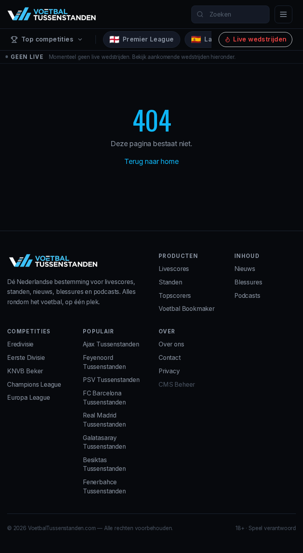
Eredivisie (20, 344)
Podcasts (247, 295)
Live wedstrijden (259, 39)
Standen (170, 282)
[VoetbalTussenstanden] (52, 14)
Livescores (174, 269)
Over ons (171, 344)
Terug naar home (151, 161)
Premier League (148, 39)
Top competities (47, 39)
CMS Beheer (177, 384)
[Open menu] (283, 14)
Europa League (28, 397)
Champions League (34, 384)
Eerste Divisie (26, 357)
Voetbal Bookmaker (187, 308)
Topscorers (175, 295)
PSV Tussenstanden (111, 380)
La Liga (215, 39)
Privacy (169, 371)
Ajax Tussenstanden (111, 344)
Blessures (248, 282)
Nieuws (244, 269)
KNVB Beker (25, 371)
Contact (170, 357)
